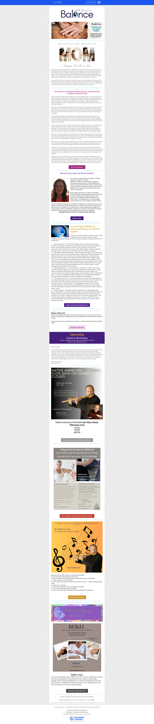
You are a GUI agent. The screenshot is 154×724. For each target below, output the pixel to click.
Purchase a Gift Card (77, 327)
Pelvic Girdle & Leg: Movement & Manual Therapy (77, 516)
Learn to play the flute (77, 597)
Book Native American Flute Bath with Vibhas (77, 440)
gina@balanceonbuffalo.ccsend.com (76, 714)
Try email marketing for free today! (77, 721)
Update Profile (69, 712)
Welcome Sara (77, 218)
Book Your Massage (77, 167)
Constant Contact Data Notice (81, 712)
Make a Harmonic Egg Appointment (77, 305)
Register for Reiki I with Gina (77, 691)
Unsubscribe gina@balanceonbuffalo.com (77, 710)
